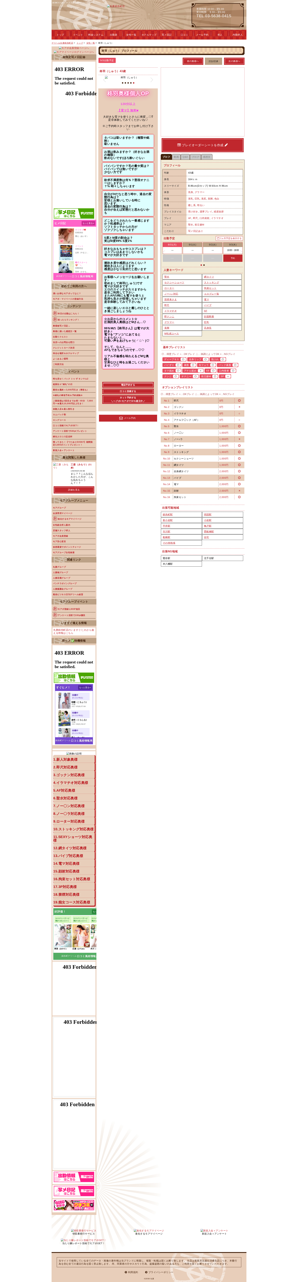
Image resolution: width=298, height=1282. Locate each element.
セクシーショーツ (174, 282)
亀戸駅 (208, 525)
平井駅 (166, 525)
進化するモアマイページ (70, 519)
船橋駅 (166, 537)
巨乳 (197, 198)
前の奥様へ (193, 61)
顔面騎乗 (209, 316)
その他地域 (169, 542)
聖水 (190, 224)
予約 (233, 258)
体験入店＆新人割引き (63, 409)
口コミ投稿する (128, 391)
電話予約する (128, 385)
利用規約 (133, 1272)
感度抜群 (219, 211)
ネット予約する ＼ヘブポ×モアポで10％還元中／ (128, 399)
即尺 (195, 218)
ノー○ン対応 (171, 293)
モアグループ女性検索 (63, 552)
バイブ (208, 305)
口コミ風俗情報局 (82, 276)
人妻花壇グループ (61, 578)
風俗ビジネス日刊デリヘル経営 (68, 594)
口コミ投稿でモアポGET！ (66, 425)
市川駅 (166, 531)
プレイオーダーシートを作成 (202, 145)
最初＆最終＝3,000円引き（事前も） (71, 390)
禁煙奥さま (170, 299)
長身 (190, 192)
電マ (206, 299)
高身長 (208, 327)
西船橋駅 (209, 531)
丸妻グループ (59, 567)
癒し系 (192, 205)
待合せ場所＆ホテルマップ (66, 353)
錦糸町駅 (168, 514)
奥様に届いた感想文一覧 (65, 331)
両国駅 (208, 514)
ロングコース (59, 420)
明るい (201, 205)
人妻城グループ (60, 572)
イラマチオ (217, 218)
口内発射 (205, 218)
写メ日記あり (195, 231)
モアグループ (59, 508)
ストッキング (211, 282)
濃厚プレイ (206, 211)
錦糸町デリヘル (64, 276)
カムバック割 (59, 414)
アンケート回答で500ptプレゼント (70, 431)
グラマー (200, 192)
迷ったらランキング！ (68, 320)
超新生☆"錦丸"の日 (62, 384)
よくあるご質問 (60, 359)
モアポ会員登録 (60, 536)
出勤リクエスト (60, 337)
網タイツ (209, 276)
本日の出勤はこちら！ (68, 313)
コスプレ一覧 (211, 293)
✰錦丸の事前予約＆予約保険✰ (67, 395)
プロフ (166, 156)
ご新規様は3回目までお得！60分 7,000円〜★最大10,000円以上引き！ (73, 402)
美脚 (210, 198)
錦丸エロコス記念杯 (62, 436)
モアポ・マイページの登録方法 (68, 299)
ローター (169, 288)
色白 (216, 198)
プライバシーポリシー (160, 1272)
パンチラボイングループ (65, 583)
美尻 (203, 198)
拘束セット (210, 288)
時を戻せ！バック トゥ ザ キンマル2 (70, 379)
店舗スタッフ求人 (61, 530)
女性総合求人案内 (61, 525)
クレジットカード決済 (63, 348)
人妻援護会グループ (62, 589)
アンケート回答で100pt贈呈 (71, 615)
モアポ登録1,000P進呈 (69, 609)
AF (189, 218)
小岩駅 (208, 520)
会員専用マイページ (62, 513)
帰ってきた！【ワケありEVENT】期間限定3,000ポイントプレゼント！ (73, 443)
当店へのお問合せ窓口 (63, 342)
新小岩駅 (168, 520)
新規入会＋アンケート (63, 450)
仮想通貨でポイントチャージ (67, 547)
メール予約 (130, 418)
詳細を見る (74, 490)
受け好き (193, 211)
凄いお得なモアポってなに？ (67, 293)
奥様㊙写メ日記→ (61, 326)
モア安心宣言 (59, 541)
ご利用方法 (58, 364)
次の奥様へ (234, 61)
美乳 (190, 198)
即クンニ (169, 316)
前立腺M (199, 224)
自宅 (206, 537)
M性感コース (171, 333)
